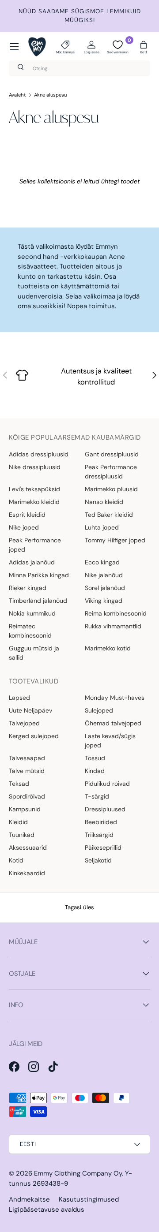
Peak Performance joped (35, 544)
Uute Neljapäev (30, 710)
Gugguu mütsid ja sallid (34, 652)
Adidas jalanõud (32, 562)
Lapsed (19, 698)
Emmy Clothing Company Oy (78, 1173)
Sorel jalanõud (105, 588)
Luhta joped (102, 527)
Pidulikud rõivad (107, 784)
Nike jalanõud (104, 575)
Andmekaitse (29, 1199)
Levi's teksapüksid (34, 489)
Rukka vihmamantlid (113, 626)
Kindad (95, 771)
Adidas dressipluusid (38, 454)
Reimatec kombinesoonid (30, 630)
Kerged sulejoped (34, 736)
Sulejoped (99, 710)
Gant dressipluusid (112, 454)
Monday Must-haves (114, 698)
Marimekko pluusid (111, 489)
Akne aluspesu (50, 95)
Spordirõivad (27, 796)
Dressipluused (105, 809)
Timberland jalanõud (38, 601)
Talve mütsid (27, 771)
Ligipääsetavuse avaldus (46, 1209)
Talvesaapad (27, 758)
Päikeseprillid (103, 847)
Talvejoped (24, 723)
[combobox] (79, 68)
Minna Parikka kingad (39, 575)
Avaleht (17, 95)
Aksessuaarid (28, 847)
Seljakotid (98, 860)
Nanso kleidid (104, 502)
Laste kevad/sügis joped (110, 740)
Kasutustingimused (89, 1199)
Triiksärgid (99, 835)
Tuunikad (21, 835)
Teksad (19, 784)
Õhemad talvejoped (113, 723)
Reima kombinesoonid (116, 613)
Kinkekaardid (27, 873)
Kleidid (18, 822)
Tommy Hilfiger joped (115, 540)
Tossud (95, 758)
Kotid (16, 860)
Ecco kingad (102, 562)
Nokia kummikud (32, 613)
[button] (143, 47)
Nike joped (24, 527)
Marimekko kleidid (34, 502)
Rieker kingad (27, 588)
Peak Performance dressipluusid (111, 471)
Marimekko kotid (108, 648)
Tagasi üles (79, 907)
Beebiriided (101, 822)
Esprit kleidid (27, 515)
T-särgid (97, 796)
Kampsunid (25, 809)
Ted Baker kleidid (109, 515)
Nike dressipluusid (35, 467)
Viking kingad (103, 601)
